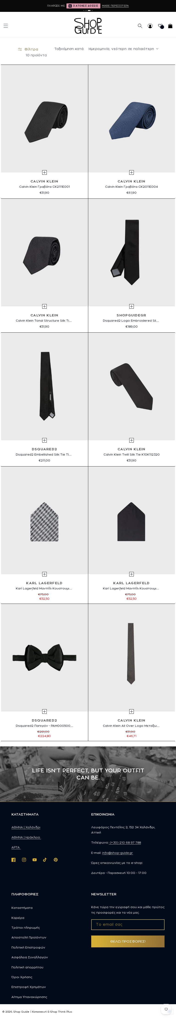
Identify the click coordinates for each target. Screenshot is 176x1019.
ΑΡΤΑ (16, 847)
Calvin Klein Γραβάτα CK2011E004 (131, 186)
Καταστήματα (22, 907)
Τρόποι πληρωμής (25, 927)
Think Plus (65, 1011)
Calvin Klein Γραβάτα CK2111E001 (44, 186)
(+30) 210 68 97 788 (125, 842)
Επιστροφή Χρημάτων (28, 986)
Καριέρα (17, 917)
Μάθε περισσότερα (115, 5)
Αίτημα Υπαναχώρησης (29, 996)
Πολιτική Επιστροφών (28, 947)
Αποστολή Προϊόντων (28, 937)
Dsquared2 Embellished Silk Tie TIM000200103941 (55, 454)
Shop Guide (21, 1011)
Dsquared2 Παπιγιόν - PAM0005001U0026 (49, 725)
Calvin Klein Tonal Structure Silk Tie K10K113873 (52, 320)
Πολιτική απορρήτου (27, 967)
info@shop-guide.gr (117, 852)
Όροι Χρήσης (21, 977)
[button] (6, 26)
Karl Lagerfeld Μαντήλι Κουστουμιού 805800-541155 (56, 588)
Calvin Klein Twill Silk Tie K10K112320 (132, 454)
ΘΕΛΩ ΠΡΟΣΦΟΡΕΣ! (128, 941)
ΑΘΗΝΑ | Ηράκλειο (26, 837)
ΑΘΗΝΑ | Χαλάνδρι (25, 827)
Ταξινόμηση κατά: (69, 48)
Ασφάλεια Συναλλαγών (29, 957)
